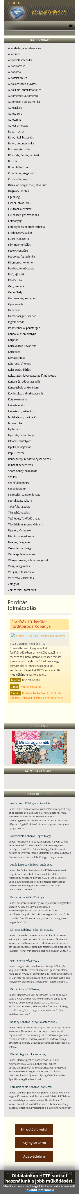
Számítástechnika (19, 482)
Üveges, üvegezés (19, 542)
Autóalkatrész (16, 66)
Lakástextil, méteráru (21, 411)
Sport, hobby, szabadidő (22, 471)
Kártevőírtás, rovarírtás (22, 346)
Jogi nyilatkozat (34, 1142)
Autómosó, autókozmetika (24, 101)
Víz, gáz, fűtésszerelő (21, 572)
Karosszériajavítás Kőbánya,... (28, 897)
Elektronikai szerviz (20, 209)
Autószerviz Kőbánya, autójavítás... (31, 803)
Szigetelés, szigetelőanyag (24, 494)
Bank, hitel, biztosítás (21, 137)
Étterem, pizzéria (18, 238)
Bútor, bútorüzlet (18, 167)
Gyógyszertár (16, 304)
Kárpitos (13, 340)
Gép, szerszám (17, 286)
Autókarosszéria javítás (22, 84)
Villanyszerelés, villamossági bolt (28, 560)
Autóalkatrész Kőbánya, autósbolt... (31, 864)
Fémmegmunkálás (19, 244)
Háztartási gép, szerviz (22, 316)
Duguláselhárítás (18, 191)
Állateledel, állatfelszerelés (24, 48)
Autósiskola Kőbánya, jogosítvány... (31, 836)
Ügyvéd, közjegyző (19, 530)
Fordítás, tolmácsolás (21, 268)
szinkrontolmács (53, 697)
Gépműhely (15, 292)
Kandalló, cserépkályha (22, 334)
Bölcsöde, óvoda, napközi (23, 155)
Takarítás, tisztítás (19, 506)
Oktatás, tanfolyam (19, 441)
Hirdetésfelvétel (34, 1129)
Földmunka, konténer (21, 262)
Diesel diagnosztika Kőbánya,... (29, 1054)
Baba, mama (16, 131)
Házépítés (14, 310)
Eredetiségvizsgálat (20, 232)
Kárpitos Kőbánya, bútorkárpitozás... (32, 929)
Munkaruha (15, 423)
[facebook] (9, 3)
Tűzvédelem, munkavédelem (25, 524)
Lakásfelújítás (16, 405)
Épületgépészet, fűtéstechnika (26, 226)
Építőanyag (15, 220)
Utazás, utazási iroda (21, 536)
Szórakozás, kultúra (20, 500)
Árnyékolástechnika (20, 60)
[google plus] (20, 3)
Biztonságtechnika (19, 149)
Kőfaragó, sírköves (19, 363)
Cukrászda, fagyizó (19, 179)
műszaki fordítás (32, 697)
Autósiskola (15, 107)
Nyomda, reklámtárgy (21, 435)
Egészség (14, 197)
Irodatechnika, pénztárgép (24, 328)
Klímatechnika (16, 357)
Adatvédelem (34, 1156)
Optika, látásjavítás (19, 447)
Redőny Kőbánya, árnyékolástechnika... (33, 1022)
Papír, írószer (16, 453)
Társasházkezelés (19, 512)
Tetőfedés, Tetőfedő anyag (24, 518)
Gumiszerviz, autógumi (22, 298)
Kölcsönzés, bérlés (19, 369)
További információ (39, 1190)
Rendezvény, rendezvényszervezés (29, 459)
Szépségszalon (17, 488)
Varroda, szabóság (19, 548)
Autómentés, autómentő (23, 95)
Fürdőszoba (15, 280)
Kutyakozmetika (17, 399)
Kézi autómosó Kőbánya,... (26, 989)
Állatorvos (14, 54)
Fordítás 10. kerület (34, 693)
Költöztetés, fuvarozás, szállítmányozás (32, 375)
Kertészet (14, 351)
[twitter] (14, 3)
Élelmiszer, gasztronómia (23, 215)
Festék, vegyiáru (18, 250)
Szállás (12, 476)
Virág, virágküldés (19, 566)
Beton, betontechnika (21, 143)
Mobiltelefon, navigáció (22, 417)
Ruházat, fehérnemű (20, 465)
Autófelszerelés (17, 78)
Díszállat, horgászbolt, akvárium (27, 185)
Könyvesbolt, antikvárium (23, 387)
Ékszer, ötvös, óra (19, 203)
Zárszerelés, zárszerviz (22, 590)
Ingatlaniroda (16, 322)
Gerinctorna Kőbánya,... (24, 960)
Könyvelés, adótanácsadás (24, 381)
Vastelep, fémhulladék (21, 554)
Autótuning (15, 119)
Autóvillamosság (18, 125)
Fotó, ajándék (16, 274)
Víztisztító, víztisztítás (21, 578)
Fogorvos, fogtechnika (21, 256)
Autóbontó (14, 72)
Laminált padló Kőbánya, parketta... (31, 1087)
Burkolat (13, 161)
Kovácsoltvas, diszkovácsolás (25, 393)
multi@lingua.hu (31, 686)
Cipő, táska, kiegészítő (21, 173)
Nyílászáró (14, 429)
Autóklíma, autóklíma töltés (24, 90)
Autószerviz (15, 113)
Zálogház (13, 584)
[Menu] (69, 26)
